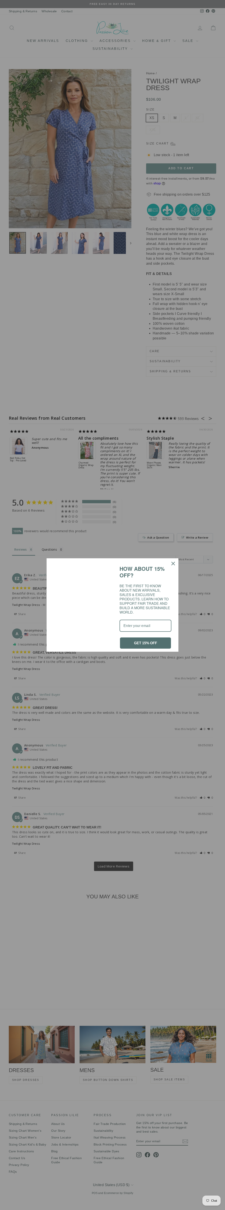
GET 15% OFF (145, 643)
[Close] (173, 563)
